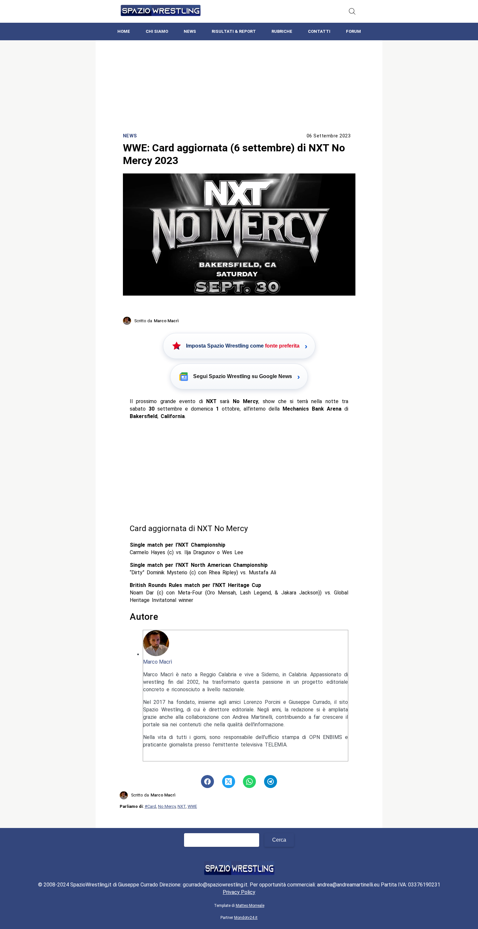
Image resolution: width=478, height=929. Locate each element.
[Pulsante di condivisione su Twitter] (228, 781)
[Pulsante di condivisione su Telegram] (270, 781)
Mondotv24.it (246, 917)
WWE (192, 806)
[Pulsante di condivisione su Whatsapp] (249, 781)
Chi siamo (157, 31)
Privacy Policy (239, 892)
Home (123, 31)
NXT (182, 806)
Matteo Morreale (250, 905)
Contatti (319, 31)
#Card (150, 806)
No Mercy (167, 806)
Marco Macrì (157, 662)
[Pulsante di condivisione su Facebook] (207, 781)
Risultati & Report (234, 31)
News (190, 31)
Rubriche (282, 31)
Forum (353, 31)
